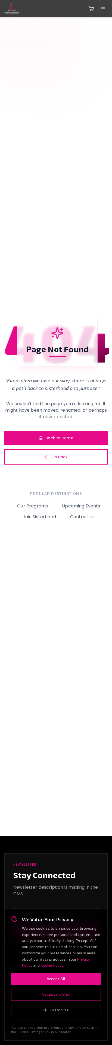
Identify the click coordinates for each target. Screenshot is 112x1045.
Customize (59, 1010)
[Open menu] (103, 9)
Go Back (59, 457)
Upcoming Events (81, 506)
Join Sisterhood (39, 517)
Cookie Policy (52, 965)
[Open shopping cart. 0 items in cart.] (91, 9)
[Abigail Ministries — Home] (11, 8)
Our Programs (32, 506)
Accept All (56, 978)
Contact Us (82, 517)
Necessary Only (56, 994)
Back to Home (59, 438)
